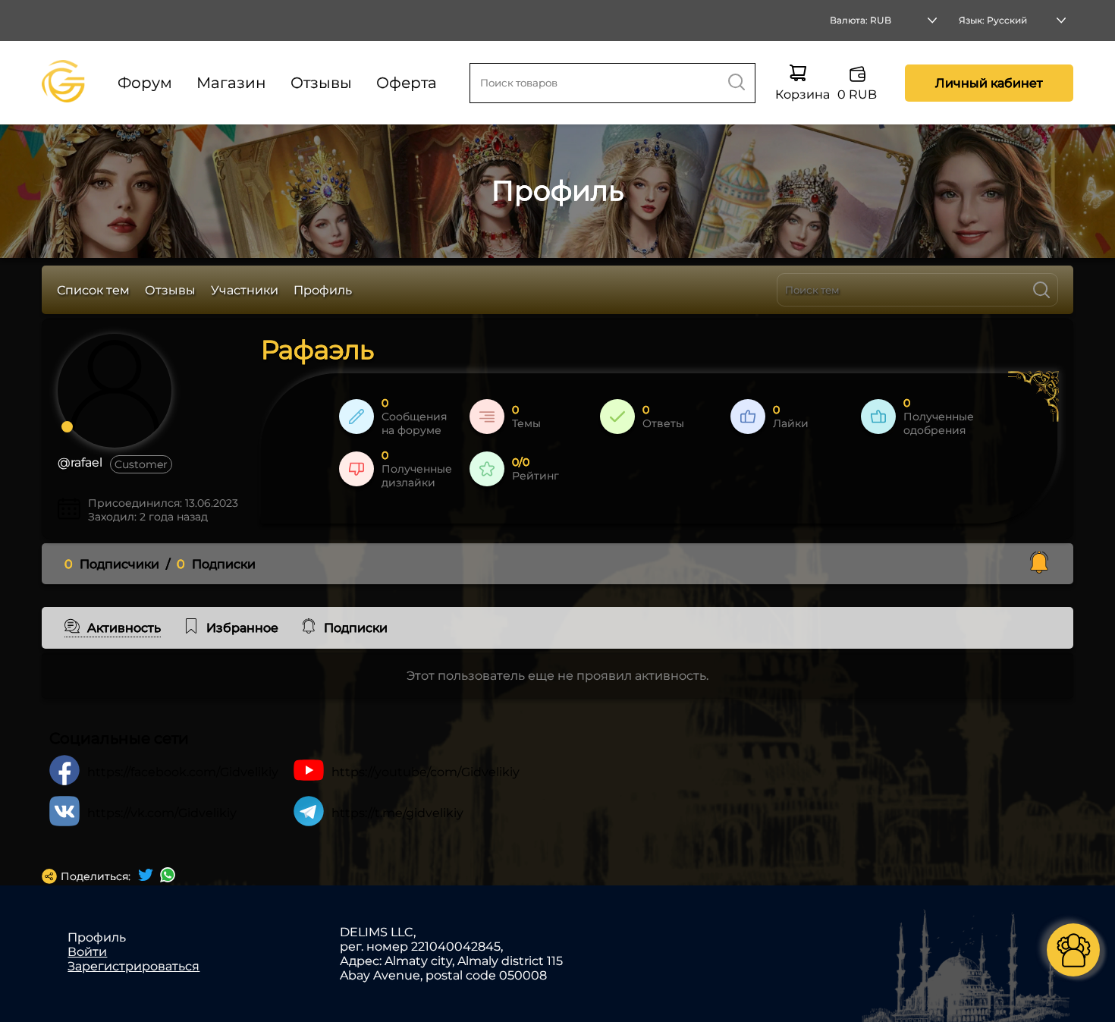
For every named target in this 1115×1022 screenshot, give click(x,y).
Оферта (406, 83)
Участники (244, 290)
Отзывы (321, 83)
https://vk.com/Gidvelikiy (162, 813)
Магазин (231, 83)
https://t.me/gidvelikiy (397, 813)
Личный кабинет (989, 83)
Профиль (323, 290)
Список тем (93, 290)
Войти (87, 952)
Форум (145, 83)
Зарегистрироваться (133, 966)
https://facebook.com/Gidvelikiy (182, 772)
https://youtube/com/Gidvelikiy (425, 772)
